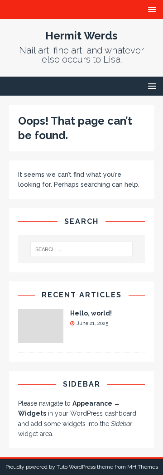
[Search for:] (81, 249)
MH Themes (142, 467)
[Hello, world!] (40, 338)
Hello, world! (91, 313)
